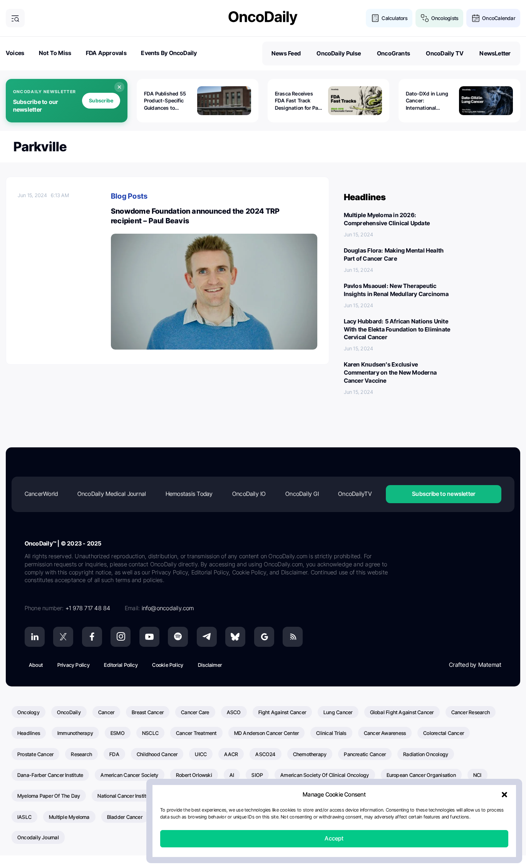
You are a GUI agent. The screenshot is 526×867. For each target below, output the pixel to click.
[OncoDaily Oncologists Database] (424, 18)
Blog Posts (129, 196)
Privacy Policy (73, 665)
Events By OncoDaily (169, 53)
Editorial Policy (121, 665)
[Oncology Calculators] (375, 18)
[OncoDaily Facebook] (92, 637)
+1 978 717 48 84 (88, 608)
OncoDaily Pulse (339, 53)
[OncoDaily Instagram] (121, 637)
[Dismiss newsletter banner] (119, 87)
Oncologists (444, 18)
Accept (334, 838)
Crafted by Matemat (475, 664)
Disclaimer (210, 665)
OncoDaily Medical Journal (111, 493)
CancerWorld (41, 493)
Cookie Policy (167, 665)
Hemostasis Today (189, 493)
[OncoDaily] (263, 18)
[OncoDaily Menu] (15, 18)
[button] (504, 795)
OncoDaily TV (445, 53)
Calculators (394, 18)
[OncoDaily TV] (149, 637)
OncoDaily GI (302, 493)
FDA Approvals (106, 53)
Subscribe (101, 100)
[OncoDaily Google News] (264, 637)
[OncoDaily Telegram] (207, 637)
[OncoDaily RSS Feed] (293, 637)
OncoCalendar (498, 18)
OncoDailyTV (354, 493)
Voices (15, 53)
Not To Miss (55, 53)
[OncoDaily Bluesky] (235, 637)
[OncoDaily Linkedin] (35, 637)
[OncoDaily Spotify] (178, 637)
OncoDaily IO (249, 493)
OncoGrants (393, 53)
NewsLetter (495, 53)
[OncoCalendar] (475, 18)
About (36, 665)
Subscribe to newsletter (443, 493)
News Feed (286, 53)
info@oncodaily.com (168, 608)
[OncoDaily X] (63, 637)
